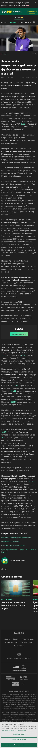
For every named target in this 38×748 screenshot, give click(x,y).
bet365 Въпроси (28, 639)
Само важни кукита (19, 739)
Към (16, 18)
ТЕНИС (20, 22)
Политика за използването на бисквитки (13, 730)
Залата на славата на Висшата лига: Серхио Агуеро (13, 605)
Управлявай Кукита (19, 734)
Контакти (16, 639)
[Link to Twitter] (36, 55)
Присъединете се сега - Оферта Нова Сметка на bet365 (18, 551)
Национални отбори (19, 334)
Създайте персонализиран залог (13, 545)
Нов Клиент (31, 11)
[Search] (34, 22)
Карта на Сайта (19, 646)
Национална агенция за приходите (19, 658)
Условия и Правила (26, 642)
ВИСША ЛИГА (6, 599)
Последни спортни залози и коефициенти (16, 537)
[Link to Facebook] (32, 55)
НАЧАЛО (4, 22)
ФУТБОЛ (13, 22)
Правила (7, 639)
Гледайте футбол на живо (10, 541)
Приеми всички (19, 745)
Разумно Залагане (11, 642)
